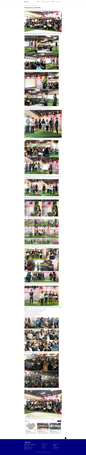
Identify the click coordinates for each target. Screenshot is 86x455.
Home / (25, 5)
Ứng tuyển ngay (55, 448)
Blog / (27, 5)
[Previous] (25, 435)
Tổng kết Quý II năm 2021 (53, 431)
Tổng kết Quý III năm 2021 (41, 431)
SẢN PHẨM (47, 1)
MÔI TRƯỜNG (52, 1)
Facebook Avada (44, 446)
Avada (42, 445)
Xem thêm (59, 421)
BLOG (61, 1)
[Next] (60, 435)
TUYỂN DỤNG (57, 1)
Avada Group (27, 446)
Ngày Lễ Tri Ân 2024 (28, 431)
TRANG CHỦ (38, 1)
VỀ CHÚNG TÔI (43, 1)
